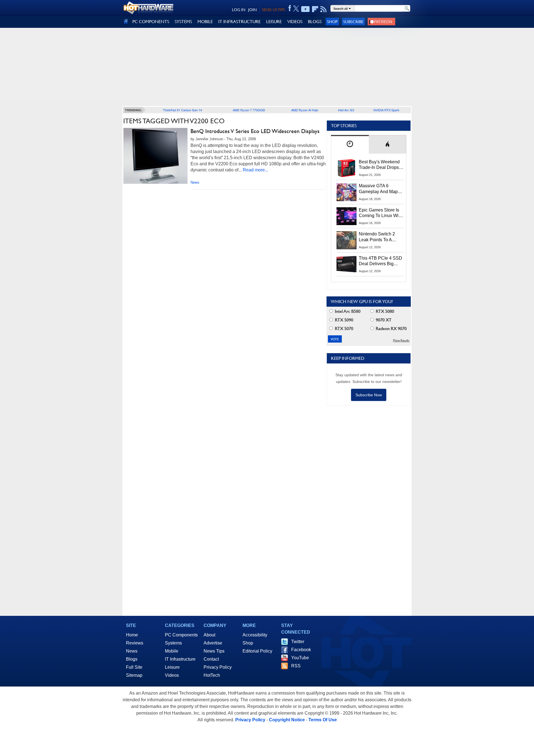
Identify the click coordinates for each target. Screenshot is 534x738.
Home (132, 635)
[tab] (350, 144)
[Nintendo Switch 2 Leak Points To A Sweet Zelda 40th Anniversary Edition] (347, 240)
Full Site (134, 667)
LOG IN (238, 10)
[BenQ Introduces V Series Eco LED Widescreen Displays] (155, 156)
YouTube (300, 657)
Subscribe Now (368, 395)
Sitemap (134, 675)
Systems (173, 643)
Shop (332, 21)
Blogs (131, 659)
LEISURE (274, 21)
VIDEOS (294, 21)
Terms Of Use (322, 719)
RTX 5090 (343, 320)
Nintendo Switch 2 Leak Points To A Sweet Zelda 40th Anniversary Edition (378, 237)
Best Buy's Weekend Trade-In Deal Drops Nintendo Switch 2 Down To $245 (379, 165)
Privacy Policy (218, 667)
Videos (172, 675)
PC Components (181, 635)
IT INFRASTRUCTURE (239, 21)
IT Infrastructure (180, 659)
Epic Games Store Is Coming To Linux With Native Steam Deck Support (380, 213)
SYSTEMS (183, 21)
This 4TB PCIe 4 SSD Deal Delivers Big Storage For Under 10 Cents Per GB (380, 261)
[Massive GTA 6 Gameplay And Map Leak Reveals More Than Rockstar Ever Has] (347, 192)
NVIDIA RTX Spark (386, 110)
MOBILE (205, 21)
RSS (296, 665)
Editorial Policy (257, 651)
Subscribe (353, 21)
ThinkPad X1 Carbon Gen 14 (182, 110)
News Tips (214, 651)
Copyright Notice (287, 719)
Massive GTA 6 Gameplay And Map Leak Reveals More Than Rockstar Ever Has (378, 189)
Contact (211, 659)
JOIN (252, 10)
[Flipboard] (315, 9)
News (195, 182)
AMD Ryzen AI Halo (304, 110)
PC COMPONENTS (150, 21)
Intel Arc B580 (347, 311)
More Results (401, 340)
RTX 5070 (343, 328)
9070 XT (383, 320)
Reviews (134, 643)
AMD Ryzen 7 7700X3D (249, 110)
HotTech (212, 675)
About (209, 635)
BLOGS (315, 21)
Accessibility (255, 635)
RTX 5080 (384, 311)
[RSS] (323, 9)
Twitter (297, 641)
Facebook (301, 649)
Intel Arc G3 (346, 110)
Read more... (255, 170)
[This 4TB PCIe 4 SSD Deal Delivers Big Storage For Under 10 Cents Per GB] (347, 264)
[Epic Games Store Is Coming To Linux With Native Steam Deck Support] (347, 216)
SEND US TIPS (273, 10)
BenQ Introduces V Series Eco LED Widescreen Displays (255, 131)
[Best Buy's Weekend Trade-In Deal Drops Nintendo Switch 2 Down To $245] (347, 168)
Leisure (172, 667)
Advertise (213, 643)
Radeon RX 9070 (391, 328)
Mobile (171, 651)
